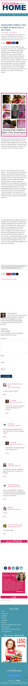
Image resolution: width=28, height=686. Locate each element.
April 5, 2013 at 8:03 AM (14, 466)
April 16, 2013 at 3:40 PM (14, 487)
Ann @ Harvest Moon (13, 525)
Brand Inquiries (5, 627)
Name (3, 356)
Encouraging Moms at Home (14, 6)
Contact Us (4, 613)
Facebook (4, 616)
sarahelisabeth (12, 485)
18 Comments (13, 32)
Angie (9, 464)
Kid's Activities (12, 279)
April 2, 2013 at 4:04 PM (14, 387)
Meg (9, 507)
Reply (4, 394)
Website (3, 369)
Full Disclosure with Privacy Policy (10, 629)
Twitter (3, 618)
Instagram (4, 620)
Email (2, 362)
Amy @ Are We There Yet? (15, 384)
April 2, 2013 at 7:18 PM (16, 402)
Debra (9, 424)
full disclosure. (19, 39)
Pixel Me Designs (23, 683)
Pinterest (4, 622)
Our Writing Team (6, 631)
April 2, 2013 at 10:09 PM (14, 426)
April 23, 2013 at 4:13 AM (14, 527)
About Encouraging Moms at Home (11, 625)
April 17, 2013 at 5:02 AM (14, 509)
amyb (11, 400)
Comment (4, 338)
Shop (2, 611)
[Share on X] (17, 43)
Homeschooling (5, 279)
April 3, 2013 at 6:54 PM (16, 444)
